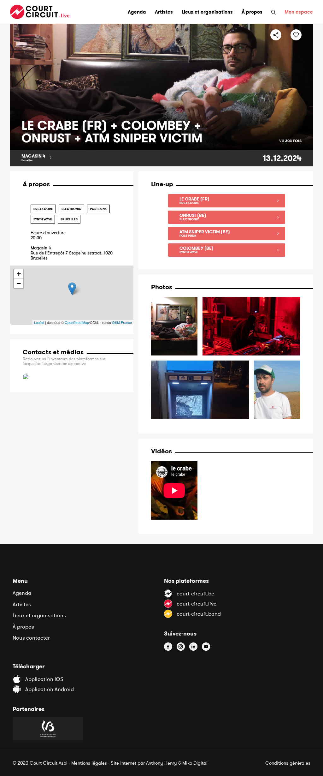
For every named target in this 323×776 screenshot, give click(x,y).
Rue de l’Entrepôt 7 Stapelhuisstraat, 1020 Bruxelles (72, 253)
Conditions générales (287, 763)
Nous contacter (31, 637)
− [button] (19, 283)
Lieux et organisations (39, 615)
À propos (23, 626)
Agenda (22, 592)
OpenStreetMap (77, 322)
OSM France (122, 322)
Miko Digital (195, 763)
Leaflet (39, 322)
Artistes (22, 604)
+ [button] (19, 274)
